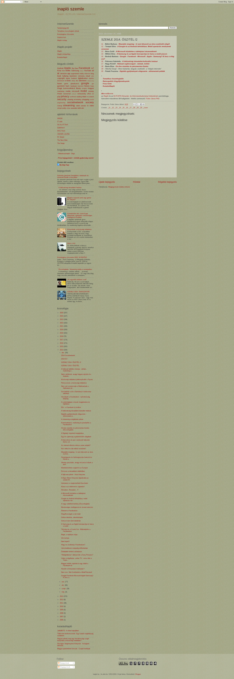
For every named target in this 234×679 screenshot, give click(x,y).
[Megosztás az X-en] (139, 104)
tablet (78, 106)
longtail (84, 88)
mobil (83, 91)
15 (102, 56)
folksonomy (91, 80)
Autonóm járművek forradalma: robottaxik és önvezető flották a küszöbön (73, 176)
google (85, 83)
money (91, 91)
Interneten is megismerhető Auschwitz (74, 483)
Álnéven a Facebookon (69, 511)
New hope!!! (65, 541)
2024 (62, 316)
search (91, 97)
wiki (82, 108)
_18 (133, 108)
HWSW (59, 118)
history (87, 86)
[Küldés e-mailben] (134, 104)
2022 (62, 323)
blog (92, 73)
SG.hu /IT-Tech (62, 125)
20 (102, 71)
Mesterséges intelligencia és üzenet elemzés (77, 507)
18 (102, 66)
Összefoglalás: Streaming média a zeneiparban (75, 269)
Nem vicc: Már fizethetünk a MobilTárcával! (76, 572)
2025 (62, 313)
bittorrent (87, 73)
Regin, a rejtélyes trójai (69, 535)
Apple (67, 68)
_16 (126, 108)
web (79, 108)
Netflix (67, 70)
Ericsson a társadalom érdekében (73, 471)
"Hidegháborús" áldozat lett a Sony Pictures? (77, 555)
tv (88, 106)
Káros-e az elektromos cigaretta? (73, 487)
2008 (62, 613)
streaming (69, 105)
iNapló (106, 96)
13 (102, 51)
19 (102, 69)
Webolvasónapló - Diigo (66, 153)
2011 (62, 603)
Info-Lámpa (65, 538)
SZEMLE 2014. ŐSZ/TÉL (70, 365)
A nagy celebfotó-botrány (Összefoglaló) (75, 504)
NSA (63, 70)
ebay (73, 80)
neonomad (67, 94)
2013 (62, 596)
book (59, 76)
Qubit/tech (61, 128)
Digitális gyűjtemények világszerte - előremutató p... (73, 415)
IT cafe (59, 121)
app (68, 73)
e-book (68, 81)
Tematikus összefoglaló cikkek (68, 31)
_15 (123, 108)
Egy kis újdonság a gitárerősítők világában (76, 437)
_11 (109, 108)
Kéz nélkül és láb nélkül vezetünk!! (73, 449)
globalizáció (75, 84)
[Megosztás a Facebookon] (141, 104)
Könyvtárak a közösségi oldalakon (79, 229)
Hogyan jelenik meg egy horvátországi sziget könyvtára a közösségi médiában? (73, 639)
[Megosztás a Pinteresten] (143, 104)
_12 (112, 108)
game (66, 84)
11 (102, 44)
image (59, 88)
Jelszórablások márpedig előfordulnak (74, 548)
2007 (62, 616)
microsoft (75, 91)
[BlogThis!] (136, 104)
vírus (68, 108)
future (59, 83)
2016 (62, 343)
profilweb (73, 96)
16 (102, 61)
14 (102, 54)
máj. (63, 592)
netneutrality (81, 94)
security (61, 99)
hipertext (80, 86)
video (92, 106)
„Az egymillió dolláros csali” (77, 280)
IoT (92, 68)
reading (79, 97)
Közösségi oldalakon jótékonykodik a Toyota (77, 379)
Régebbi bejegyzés (167, 182)
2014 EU (64, 359)
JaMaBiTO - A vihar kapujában (68, 630)
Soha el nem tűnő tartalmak (71, 521)
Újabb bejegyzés (107, 182)
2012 (62, 599)
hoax (92, 86)
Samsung (75, 70)
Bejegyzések (64, 663)
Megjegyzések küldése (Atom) (119, 187)
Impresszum (61, 37)
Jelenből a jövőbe (63, 134)
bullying (65, 76)
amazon (63, 73)
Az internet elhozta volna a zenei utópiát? (75, 445)
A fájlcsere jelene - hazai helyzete (73, 474)
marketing (60, 91)
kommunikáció (69, 88)
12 (102, 46)
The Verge (60, 143)
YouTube (87, 70)
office (89, 94)
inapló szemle (70, 8)
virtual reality (61, 108)
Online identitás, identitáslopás (72, 517)
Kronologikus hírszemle (65, 34)
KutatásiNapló (109, 86)
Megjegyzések (64, 667)
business (73, 76)
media (68, 91)
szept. (64, 588)
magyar (91, 88)
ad (93, 70)
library (78, 88)
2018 (62, 336)
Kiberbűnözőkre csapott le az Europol (74, 468)
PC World (60, 137)
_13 (116, 108)
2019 (62, 333)
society (90, 102)
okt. (63, 585)
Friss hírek (107, 84)
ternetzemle (107, 94)
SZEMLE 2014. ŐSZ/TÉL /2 (71, 362)
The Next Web (62, 140)
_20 (140, 108)
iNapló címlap (62, 40)
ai (58, 73)
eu (77, 81)
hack (67, 86)
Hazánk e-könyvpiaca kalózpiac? (72, 569)
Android (60, 68)
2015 (62, 346)
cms (92, 76)
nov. (63, 582)
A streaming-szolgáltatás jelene (72, 419)
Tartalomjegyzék (63, 28)
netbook (74, 94)
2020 (62, 329)
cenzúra (81, 76)
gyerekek (61, 86)
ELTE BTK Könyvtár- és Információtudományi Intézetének (136, 96)
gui (93, 83)
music (59, 94)
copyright (61, 78)
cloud (88, 76)
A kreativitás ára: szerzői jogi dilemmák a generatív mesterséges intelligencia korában (79, 215)
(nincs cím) (71, 243)
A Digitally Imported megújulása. (72, 433)
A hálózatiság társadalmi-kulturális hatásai (140, 61)
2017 (62, 340)
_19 (137, 108)
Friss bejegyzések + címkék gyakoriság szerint (75, 158)
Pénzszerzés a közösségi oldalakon (74, 383)
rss (88, 96)
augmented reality (77, 73)
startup (59, 106)
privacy (65, 96)
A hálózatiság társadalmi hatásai (69, 187)
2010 (62, 606)
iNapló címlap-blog (63, 54)
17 (102, 64)
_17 (130, 108)
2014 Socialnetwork (68, 355)
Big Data (75, 68)
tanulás (83, 106)
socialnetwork (75, 102)
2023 (62, 319)
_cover (145, 108)
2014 (62, 350)
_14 (119, 108)
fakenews (83, 81)
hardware (73, 86)
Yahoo (81, 70)
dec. (63, 353)
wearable (74, 108)
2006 (62, 620)
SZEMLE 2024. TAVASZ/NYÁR (78, 292)
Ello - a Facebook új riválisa (71, 407)
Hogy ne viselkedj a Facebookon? (73, 545)
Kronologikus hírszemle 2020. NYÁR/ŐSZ (72, 257)
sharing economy (74, 99)
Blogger (138, 674)
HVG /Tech (61, 131)
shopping (85, 99)
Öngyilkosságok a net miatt (71, 514)
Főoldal (136, 182)
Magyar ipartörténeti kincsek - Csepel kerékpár (73, 649)
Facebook (84, 68)
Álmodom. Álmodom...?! (69, 490)
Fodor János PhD (152, 99)
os (93, 94)
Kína (59, 70)
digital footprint (71, 78)
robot (84, 96)
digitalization (83, 78)
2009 (62, 610)
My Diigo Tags (64, 165)
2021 (62, 326)
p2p (58, 96)
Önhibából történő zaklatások (71, 551)
